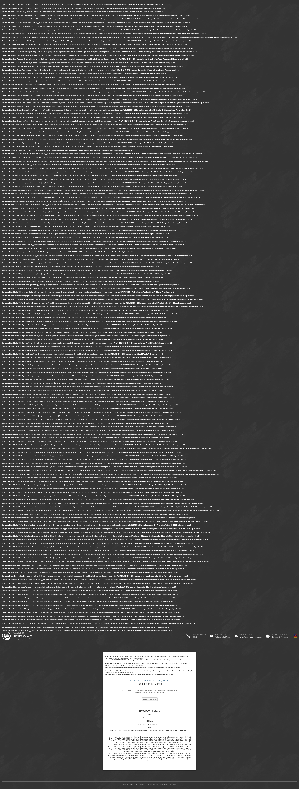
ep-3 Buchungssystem (34, 639)
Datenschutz (151, 784)
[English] (295, 635)
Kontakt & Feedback (280, 637)
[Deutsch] (295, 637)
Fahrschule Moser (223, 637)
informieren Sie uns (131, 690)
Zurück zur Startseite (149, 699)
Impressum (141, 784)
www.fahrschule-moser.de (250, 637)
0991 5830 (196, 637)
